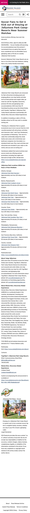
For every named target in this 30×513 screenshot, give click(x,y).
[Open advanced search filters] (23, 14)
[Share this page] (28, 14)
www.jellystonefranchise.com (16, 282)
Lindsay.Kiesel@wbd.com (8, 372)
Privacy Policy (23, 510)
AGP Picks (4, 2)
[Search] (20, 14)
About (8, 503)
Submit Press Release (8, 507)
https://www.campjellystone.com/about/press (15, 255)
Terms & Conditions (22, 507)
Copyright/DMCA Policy (10, 510)
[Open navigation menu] (2, 14)
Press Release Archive (17, 503)
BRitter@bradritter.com (8, 360)
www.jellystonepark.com (15, 278)
